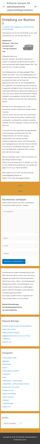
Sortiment (5, 400)
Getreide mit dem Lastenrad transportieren (17, 326)
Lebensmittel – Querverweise (12, 381)
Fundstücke (6, 374)
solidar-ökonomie (28, 27)
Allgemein (18, 27)
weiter (20, 191)
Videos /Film (6, 407)
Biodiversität (6, 364)
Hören (4, 377)
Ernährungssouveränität (10, 371)
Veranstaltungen (7, 29)
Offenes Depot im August (11, 332)
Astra (24, 440)
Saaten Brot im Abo (9, 329)
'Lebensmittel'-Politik (9, 358)
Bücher (4, 368)
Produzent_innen (8, 390)
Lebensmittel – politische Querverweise (15, 384)
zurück (20, 186)
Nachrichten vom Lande (10, 387)
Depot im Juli (6, 342)
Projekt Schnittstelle (9, 394)
